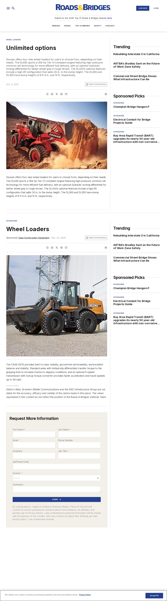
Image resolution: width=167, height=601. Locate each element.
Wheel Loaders (13, 40)
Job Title (63, 451)
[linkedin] (52, 94)
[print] (106, 94)
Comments (18, 484)
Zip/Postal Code (21, 461)
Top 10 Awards (82, 26)
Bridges (56, 26)
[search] (13, 8)
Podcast (110, 26)
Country (17, 473)
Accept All (154, 596)
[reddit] (61, 94)
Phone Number (65, 440)
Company (17, 451)
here (109, 18)
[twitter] (56, 94)
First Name (19, 429)
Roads (67, 26)
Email (16, 440)
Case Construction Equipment (33, 237)
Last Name (64, 429)
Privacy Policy (85, 595)
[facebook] (47, 94)
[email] (66, 94)
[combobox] (57, 478)
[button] (8, 8)
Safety (97, 26)
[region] (83, 595)
